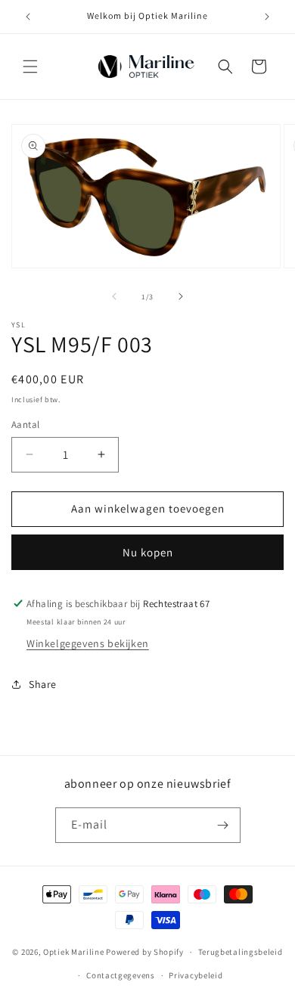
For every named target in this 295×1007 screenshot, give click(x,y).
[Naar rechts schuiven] (180, 296)
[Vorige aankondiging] (28, 16)
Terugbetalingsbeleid (240, 952)
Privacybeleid (195, 975)
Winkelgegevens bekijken (87, 643)
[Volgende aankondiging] (267, 16)
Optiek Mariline (73, 952)
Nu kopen (148, 552)
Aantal (25, 424)
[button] (30, 66)
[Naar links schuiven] (114, 296)
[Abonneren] (223, 825)
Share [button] (43, 684)
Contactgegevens (120, 975)
